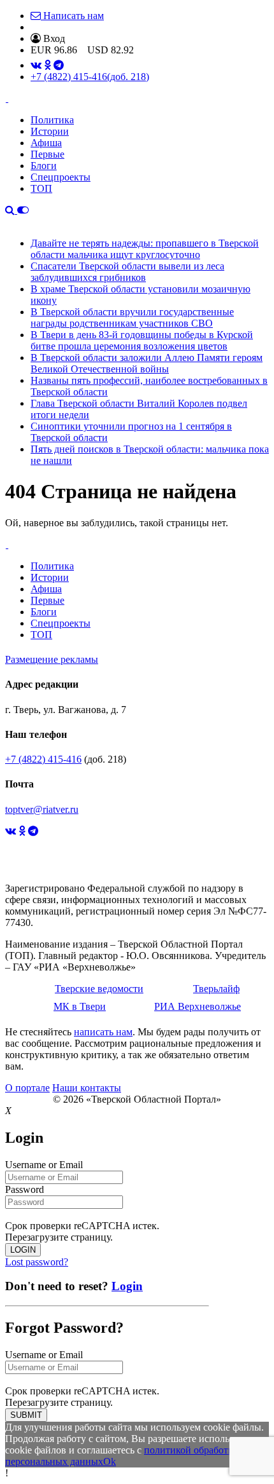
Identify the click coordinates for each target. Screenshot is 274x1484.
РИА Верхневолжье (197, 1006)
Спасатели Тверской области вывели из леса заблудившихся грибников (127, 272)
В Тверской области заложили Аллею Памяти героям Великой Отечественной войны (147, 363)
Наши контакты (86, 1087)
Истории (50, 131)
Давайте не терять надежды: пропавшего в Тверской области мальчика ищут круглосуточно (145, 249)
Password (24, 1189)
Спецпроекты (60, 177)
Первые (47, 154)
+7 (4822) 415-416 (90, 76)
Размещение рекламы (51, 659)
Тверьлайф (216, 988)
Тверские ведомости (99, 988)
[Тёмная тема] (23, 210)
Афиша (46, 142)
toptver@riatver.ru (41, 809)
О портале (27, 1087)
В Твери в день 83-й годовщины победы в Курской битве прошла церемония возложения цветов (142, 340)
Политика (52, 119)
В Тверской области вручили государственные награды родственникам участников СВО (132, 317)
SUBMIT (26, 1415)
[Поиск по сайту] (11, 210)
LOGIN (23, 1250)
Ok (109, 1461)
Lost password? (36, 1261)
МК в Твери (80, 1006)
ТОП (41, 188)
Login (127, 1286)
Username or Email (44, 1164)
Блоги (44, 165)
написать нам (103, 1031)
